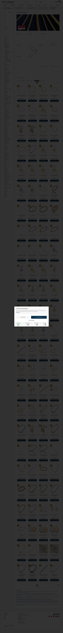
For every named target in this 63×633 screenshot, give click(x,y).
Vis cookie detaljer (31, 320)
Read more (18, 312)
